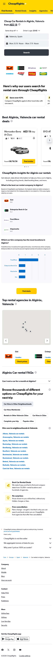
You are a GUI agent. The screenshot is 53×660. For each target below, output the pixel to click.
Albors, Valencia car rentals (13, 434)
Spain (18, 557)
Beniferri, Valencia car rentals (14, 451)
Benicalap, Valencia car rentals (15, 444)
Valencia (25, 557)
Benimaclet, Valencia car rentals (15, 455)
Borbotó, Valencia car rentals (14, 465)
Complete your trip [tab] (11, 421)
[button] (4, 4)
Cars (4, 557)
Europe (11, 557)
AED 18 (13, 24)
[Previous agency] (6, 340)
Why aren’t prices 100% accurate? (18, 547)
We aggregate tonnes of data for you (19, 543)
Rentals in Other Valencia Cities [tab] (16, 415)
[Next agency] (47, 340)
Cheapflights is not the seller (15, 538)
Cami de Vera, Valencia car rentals (16, 468)
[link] (26, 291)
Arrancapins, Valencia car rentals (16, 437)
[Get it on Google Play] (8, 639)
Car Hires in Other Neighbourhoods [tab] (18, 404)
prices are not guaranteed (11, 531)
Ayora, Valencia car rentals (13, 441)
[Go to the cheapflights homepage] (17, 4)
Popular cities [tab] (28, 421)
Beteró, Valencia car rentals (13, 461)
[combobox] (11, 30)
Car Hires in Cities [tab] (39, 415)
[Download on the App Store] (22, 639)
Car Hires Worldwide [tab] (12, 410)
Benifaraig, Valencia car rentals (15, 448)
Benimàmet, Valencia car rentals (15, 458)
